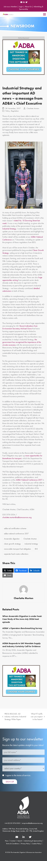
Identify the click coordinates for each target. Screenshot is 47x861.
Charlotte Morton (33, 108)
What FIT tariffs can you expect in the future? (35, 716)
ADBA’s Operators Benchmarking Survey (22, 628)
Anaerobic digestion (12, 538)
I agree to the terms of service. (18, 775)
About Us (28, 6)
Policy (8, 111)
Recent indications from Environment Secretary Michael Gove (19, 327)
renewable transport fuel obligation (17, 549)
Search (19, 841)
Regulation (15, 111)
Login (21, 6)
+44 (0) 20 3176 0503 (12, 823)
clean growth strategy (12, 543)
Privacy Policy (25, 843)
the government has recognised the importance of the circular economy (21, 342)
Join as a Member (10, 6)
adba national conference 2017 (16, 533)
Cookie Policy (36, 843)
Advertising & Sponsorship (33, 841)
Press (6, 841)
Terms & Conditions (12, 843)
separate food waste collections (16, 554)
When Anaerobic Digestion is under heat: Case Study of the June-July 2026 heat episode (22, 619)
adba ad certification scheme (15, 528)
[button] (44, 14)
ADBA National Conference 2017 (29, 480)
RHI (36, 549)
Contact (13, 841)
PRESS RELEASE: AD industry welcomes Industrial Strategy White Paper (14, 716)
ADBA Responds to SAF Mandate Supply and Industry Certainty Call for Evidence (21, 645)
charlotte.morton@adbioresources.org (16, 517)
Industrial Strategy (9, 228)
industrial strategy (31, 543)
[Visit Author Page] (23, 589)
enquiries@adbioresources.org (32, 823)
